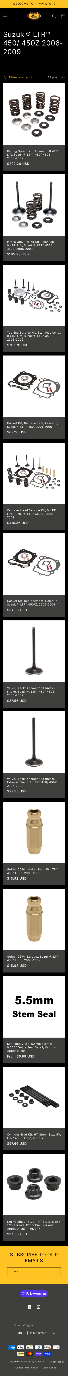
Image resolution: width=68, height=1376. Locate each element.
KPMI (17, 1361)
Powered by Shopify (32, 1361)
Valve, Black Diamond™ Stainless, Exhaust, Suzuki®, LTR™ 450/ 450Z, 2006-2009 (32, 782)
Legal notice (49, 1367)
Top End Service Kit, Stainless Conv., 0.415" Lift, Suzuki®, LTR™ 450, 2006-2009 (34, 336)
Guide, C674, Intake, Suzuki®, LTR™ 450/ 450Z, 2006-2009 (32, 871)
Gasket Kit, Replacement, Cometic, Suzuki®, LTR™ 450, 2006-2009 (32, 424)
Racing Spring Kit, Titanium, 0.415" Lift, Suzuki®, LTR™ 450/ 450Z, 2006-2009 (32, 155)
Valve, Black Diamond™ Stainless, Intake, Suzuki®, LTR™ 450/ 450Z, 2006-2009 (31, 691)
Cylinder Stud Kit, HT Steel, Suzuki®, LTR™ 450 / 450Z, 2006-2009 (34, 1136)
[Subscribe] (56, 1272)
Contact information (27, 1367)
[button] (5, 16)
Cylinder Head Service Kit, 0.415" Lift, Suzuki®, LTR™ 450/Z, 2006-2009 (31, 514)
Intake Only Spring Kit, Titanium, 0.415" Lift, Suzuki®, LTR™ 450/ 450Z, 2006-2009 (31, 245)
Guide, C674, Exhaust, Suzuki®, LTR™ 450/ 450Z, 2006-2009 (33, 958)
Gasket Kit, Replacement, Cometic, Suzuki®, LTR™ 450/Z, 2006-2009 (32, 602)
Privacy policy (56, 1361)
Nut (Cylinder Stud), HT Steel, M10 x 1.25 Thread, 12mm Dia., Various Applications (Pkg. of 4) (34, 1225)
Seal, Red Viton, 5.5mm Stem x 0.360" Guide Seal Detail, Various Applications (31, 1047)
